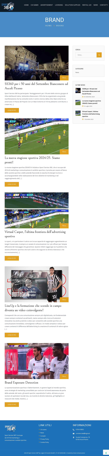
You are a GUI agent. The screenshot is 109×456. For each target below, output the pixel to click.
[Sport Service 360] (7, 6)
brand (60, 26)
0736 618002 (80, 429)
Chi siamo (34, 5)
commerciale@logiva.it (83, 433)
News (96, 5)
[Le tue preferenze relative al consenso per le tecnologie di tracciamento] (106, 453)
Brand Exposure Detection (21, 382)
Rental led (86, 5)
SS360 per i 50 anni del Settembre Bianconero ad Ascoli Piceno (91, 91)
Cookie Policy (44, 442)
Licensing (59, 5)
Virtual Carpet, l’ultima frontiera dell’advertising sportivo (91, 114)
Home (26, 5)
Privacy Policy (44, 439)
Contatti (104, 5)
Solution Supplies (72, 5)
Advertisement (47, 5)
